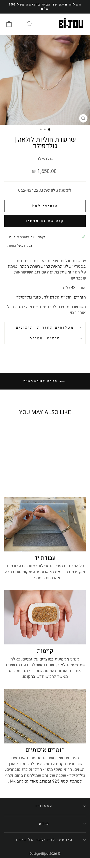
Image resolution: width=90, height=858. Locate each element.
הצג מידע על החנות (21, 245)
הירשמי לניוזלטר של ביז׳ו (44, 839)
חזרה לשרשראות (41, 381)
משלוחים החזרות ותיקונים (45, 327)
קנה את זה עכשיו (45, 221)
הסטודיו (44, 805)
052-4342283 (30, 190)
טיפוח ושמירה (45, 338)
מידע (44, 823)
